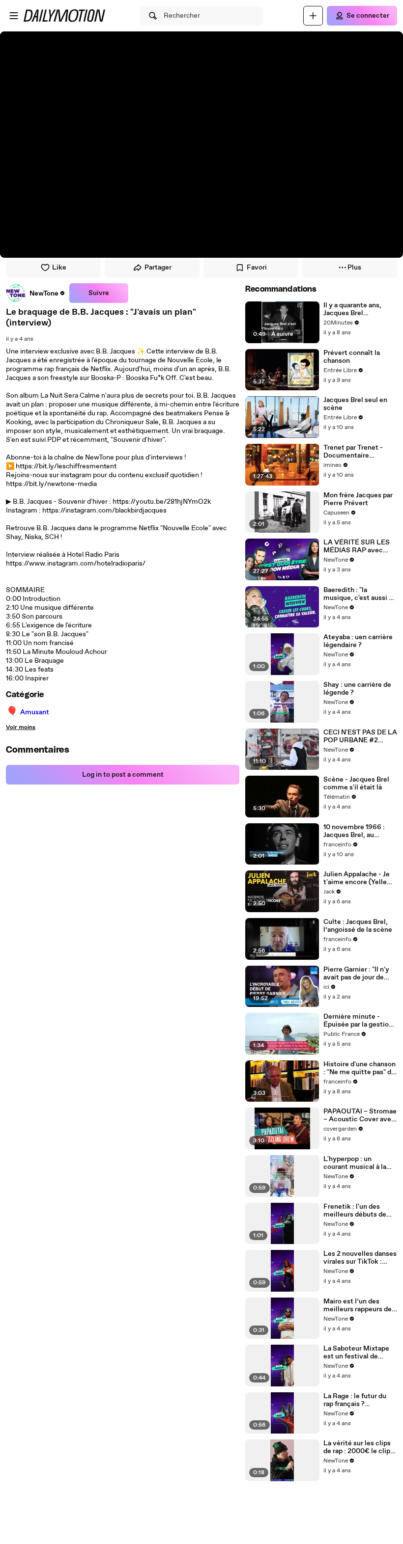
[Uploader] (313, 16)
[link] (35, 293)
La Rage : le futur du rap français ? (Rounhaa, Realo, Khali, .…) (360, 1400)
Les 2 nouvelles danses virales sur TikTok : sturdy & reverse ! (360, 1258)
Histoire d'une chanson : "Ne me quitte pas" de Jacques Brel (359, 1068)
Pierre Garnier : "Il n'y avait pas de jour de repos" (356, 973)
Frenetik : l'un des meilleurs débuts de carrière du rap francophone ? (354, 1211)
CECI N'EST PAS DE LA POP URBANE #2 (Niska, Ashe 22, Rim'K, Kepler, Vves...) (360, 736)
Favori (257, 267)
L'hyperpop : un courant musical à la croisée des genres (354, 1163)
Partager (158, 267)
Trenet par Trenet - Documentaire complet (353, 452)
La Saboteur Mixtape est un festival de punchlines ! (356, 1352)
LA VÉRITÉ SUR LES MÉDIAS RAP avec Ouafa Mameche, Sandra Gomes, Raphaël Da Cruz (356, 546)
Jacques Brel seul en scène (355, 404)
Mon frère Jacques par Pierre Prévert (358, 499)
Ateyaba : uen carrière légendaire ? (358, 641)
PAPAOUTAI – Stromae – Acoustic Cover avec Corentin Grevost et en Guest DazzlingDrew (360, 1115)
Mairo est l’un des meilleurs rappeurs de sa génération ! (357, 1305)
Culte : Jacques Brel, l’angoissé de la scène (357, 926)
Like (59, 267)
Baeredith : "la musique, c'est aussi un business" (360, 594)
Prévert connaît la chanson (351, 357)
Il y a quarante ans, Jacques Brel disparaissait (352, 309)
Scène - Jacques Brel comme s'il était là (356, 783)
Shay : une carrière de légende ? (357, 689)
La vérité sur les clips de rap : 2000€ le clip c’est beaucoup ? (357, 1447)
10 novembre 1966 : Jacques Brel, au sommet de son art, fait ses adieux (360, 831)
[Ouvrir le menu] (14, 16)
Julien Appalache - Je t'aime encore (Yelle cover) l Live (356, 878)
